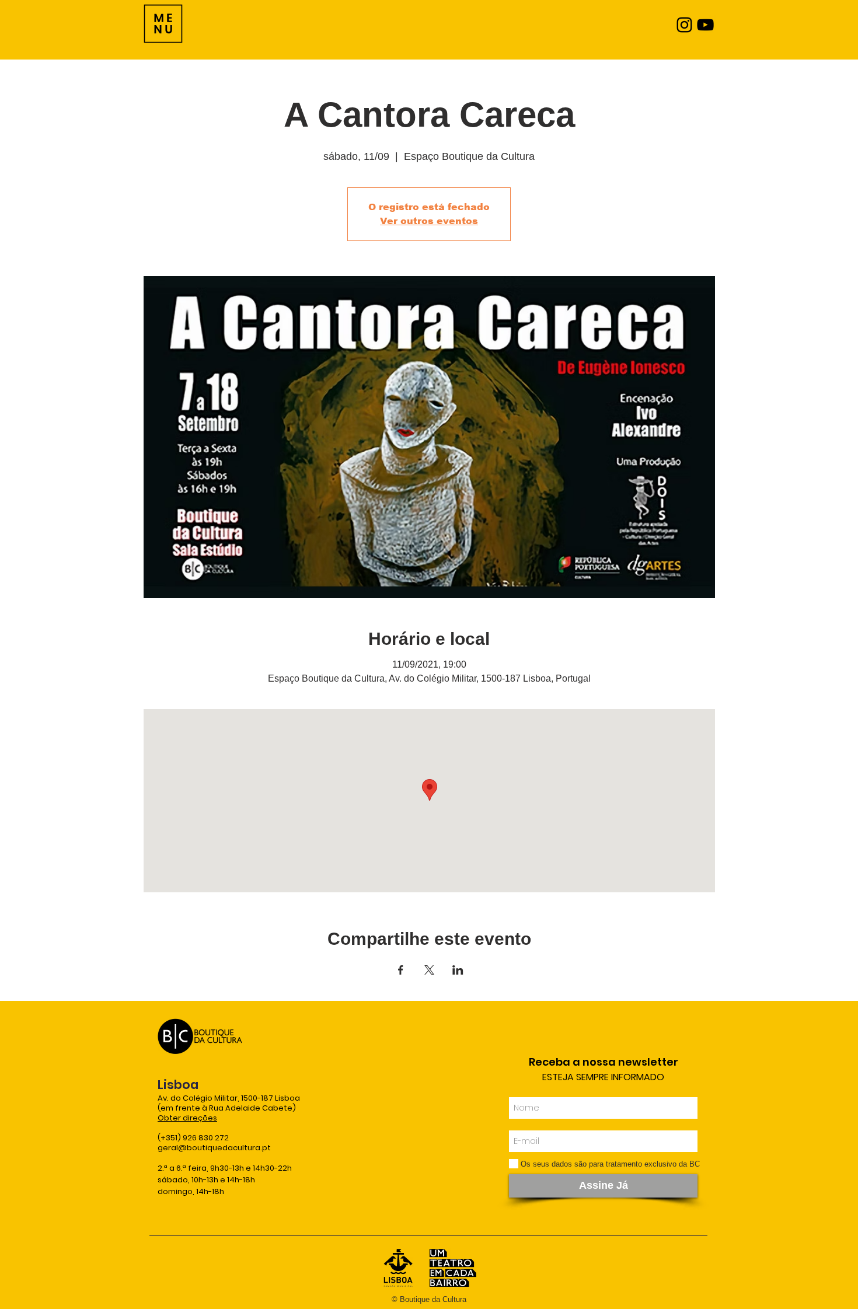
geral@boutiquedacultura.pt (214, 1147)
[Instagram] (684, 25)
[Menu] (163, 23)
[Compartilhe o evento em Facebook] (400, 970)
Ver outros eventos (429, 221)
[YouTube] (705, 25)
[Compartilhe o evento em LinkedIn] (457, 970)
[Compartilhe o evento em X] (429, 970)
